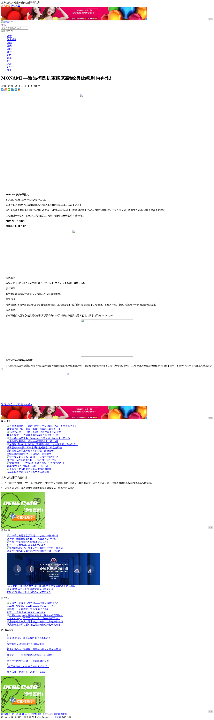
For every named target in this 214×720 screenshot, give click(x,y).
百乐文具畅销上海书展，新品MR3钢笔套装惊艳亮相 (34, 649)
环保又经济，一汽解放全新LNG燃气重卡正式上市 (33, 435)
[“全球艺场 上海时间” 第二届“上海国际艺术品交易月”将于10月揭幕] (53, 584)
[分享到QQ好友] (19, 89)
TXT (65, 714)
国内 (9, 45)
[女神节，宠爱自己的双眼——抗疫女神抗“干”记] (32, 457)
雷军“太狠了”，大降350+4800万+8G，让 (27, 466)
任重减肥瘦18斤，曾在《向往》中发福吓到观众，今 (34, 429)
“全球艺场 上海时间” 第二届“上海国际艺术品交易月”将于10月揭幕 (41, 586)
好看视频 (11, 39)
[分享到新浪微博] (6, 89)
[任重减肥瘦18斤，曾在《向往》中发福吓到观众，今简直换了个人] (42, 426)
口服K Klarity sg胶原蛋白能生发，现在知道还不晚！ (33, 618)
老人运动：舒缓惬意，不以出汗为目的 (27, 672)
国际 (9, 48)
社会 (9, 52)
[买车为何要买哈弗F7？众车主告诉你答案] (29, 469)
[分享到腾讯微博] (16, 89)
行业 (9, 67)
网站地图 (15, 5)
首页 (9, 36)
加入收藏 (5, 5)
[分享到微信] (9, 89)
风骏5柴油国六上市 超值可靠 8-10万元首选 (29, 592)
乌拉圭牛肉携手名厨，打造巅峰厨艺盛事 (28, 661)
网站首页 (5, 714)
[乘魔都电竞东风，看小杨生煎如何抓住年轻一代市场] (35, 548)
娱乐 (9, 58)
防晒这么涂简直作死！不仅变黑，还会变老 (29, 453)
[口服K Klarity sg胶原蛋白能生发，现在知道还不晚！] (35, 615)
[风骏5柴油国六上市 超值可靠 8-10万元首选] (30, 589)
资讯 (3, 25)
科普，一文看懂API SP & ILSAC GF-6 (26, 545)
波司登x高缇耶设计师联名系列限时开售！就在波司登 (34, 447)
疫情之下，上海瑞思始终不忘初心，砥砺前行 (30, 655)
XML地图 (37, 714)
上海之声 (56, 717)
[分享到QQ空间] (12, 89)
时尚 (9, 64)
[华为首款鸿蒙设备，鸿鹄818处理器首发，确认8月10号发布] (38, 438)
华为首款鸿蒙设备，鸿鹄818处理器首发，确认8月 (32, 441)
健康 (9, 70)
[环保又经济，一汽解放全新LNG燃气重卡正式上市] (34, 432)
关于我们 (16, 714)
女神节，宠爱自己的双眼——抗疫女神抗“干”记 (31, 460)
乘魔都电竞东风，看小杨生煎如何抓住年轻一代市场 (34, 551)
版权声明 (47, 714)
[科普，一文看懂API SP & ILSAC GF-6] (27, 541)
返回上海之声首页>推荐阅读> (16, 404)
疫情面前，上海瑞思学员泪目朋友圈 (25, 643)
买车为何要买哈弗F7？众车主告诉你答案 (28, 472)
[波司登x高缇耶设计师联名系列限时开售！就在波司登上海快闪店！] (42, 444)
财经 (9, 55)
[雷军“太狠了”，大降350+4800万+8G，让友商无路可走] (36, 463)
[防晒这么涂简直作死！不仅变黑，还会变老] (30, 450)
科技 (9, 61)
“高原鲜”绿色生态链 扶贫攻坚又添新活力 (28, 666)
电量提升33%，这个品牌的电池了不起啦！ (29, 638)
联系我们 (26, 714)
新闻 (9, 42)
